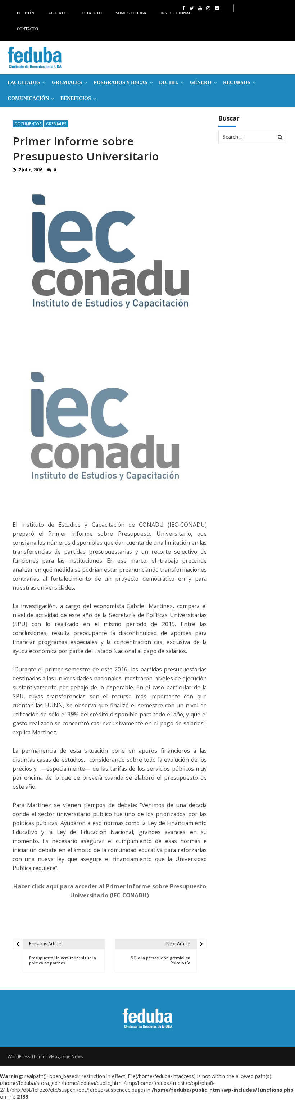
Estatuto (92, 13)
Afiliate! (58, 13)
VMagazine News (66, 1057)
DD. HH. (168, 82)
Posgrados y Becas (121, 82)
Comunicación (28, 98)
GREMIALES (67, 82)
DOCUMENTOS (27, 123)
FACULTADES (24, 82)
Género (201, 82)
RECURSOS (236, 82)
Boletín (25, 13)
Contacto (27, 29)
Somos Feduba (131, 13)
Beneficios (75, 98)
